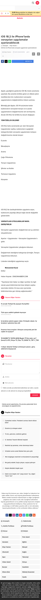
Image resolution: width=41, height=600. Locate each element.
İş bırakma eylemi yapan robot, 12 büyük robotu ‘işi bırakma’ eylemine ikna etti (19, 322)
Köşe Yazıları (13, 45)
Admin (20, 18)
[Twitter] (10, 515)
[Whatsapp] (27, 515)
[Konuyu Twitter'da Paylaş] (6, 61)
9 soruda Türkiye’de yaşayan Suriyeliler (15, 304)
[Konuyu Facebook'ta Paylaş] (2, 61)
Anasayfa (5, 45)
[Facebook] (7, 515)
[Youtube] (20, 515)
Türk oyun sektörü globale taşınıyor (13, 312)
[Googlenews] (23, 515)
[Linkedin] (17, 515)
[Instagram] (13, 515)
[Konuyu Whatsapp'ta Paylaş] (9, 61)
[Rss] (34, 515)
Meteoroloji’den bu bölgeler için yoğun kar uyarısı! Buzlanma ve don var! (26, 13)
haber (9, 583)
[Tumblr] (30, 515)
